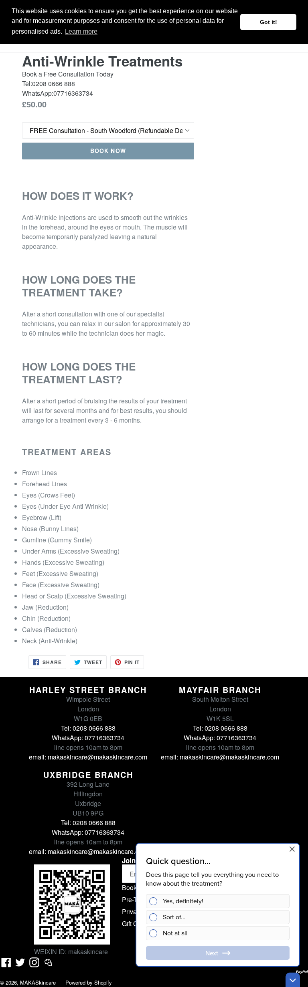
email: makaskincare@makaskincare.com (88, 756)
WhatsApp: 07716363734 (88, 737)
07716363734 (73, 93)
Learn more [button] (81, 31)
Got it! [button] (268, 22)
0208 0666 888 (53, 83)
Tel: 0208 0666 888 (88, 728)
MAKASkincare (38, 982)
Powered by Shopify (88, 982)
